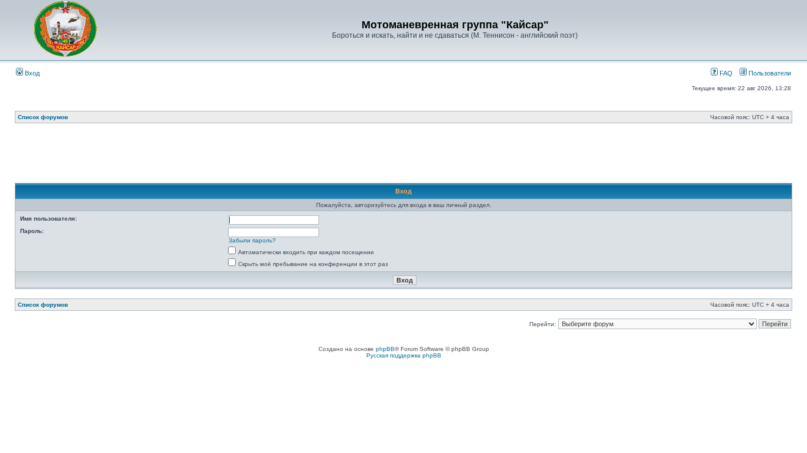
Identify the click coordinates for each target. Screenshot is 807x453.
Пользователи (769, 73)
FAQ (725, 73)
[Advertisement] (403, 156)
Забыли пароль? (252, 240)
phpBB (385, 349)
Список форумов (43, 117)
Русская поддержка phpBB (403, 355)
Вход (31, 73)
